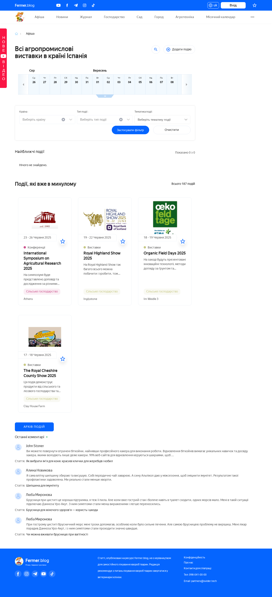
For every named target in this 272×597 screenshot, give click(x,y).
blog (24, 5)
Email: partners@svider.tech (200, 581)
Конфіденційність (194, 557)
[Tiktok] (93, 5)
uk (214, 5)
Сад (139, 17)
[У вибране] (62, 241)
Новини (62, 17)
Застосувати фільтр (130, 130)
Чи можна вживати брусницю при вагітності (57, 534)
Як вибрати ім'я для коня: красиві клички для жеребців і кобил (69, 461)
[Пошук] (156, 49)
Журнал (86, 17)
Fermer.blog (20, 17)
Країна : (23, 111)
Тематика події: (144, 111)
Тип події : (82, 111)
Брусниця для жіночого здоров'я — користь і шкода (62, 510)
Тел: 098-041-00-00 (195, 574)
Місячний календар (220, 17)
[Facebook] (67, 5)
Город (159, 17)
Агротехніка (185, 17)
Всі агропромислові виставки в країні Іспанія (51, 52)
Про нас (188, 562)
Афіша (39, 17)
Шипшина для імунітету (42, 485)
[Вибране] (254, 5)
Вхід (233, 5)
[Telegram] (76, 5)
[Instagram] (84, 5)
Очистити (172, 130)
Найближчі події (29, 151)
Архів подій (34, 427)
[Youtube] (58, 5)
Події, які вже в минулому (45, 184)
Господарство (114, 17)
